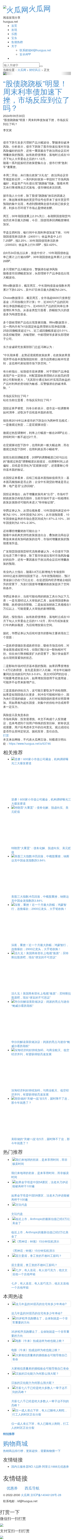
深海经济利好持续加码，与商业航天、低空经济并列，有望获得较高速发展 (40, 1092)
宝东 (14, 38)
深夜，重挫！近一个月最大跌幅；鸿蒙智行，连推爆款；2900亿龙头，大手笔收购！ (40, 947)
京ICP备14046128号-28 (45, 1495)
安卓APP (25, 54)
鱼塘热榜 (17, 42)
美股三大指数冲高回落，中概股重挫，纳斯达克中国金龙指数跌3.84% (40, 898)
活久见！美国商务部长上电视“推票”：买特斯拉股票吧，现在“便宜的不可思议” (41, 995)
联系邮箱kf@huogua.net (35, 50)
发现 (14, 30)
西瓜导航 (32, 1488)
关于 (14, 46)
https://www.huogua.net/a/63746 (30, 743)
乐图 (14, 34)
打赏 (6, 735)
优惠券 (12, 1488)
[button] (8, 73)
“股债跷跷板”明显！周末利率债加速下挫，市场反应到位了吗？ (36, 95)
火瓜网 (40, 8)
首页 (14, 26)
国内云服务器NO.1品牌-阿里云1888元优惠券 (40, 1466)
